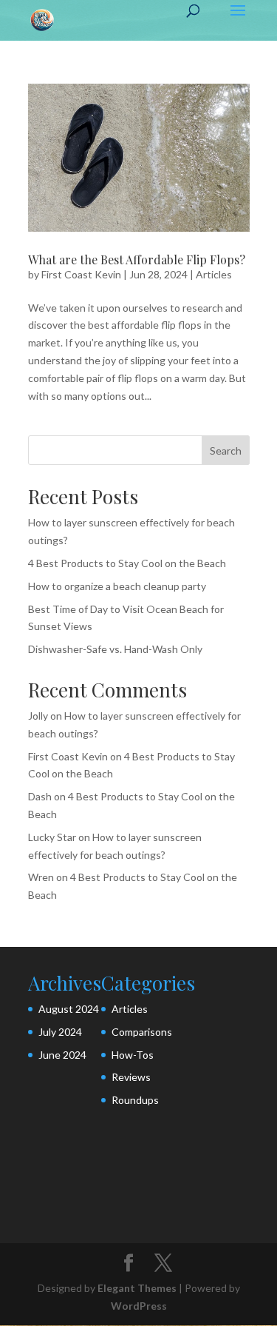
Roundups (135, 1100)
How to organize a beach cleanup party (117, 586)
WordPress (139, 1305)
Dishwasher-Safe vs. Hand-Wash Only (115, 649)
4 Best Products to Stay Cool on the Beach (127, 563)
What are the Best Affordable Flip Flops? (136, 259)
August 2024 (68, 1008)
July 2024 (60, 1031)
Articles (214, 274)
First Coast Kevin (81, 274)
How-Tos (133, 1054)
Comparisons (142, 1031)
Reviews (131, 1077)
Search (226, 450)
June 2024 (62, 1054)
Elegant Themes (137, 1288)
